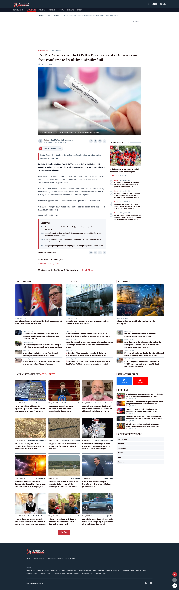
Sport (116, 202)
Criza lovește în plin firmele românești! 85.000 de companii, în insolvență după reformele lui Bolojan (141, 364)
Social (112, 175)
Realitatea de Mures (45, 574)
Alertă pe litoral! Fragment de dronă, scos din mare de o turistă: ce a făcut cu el (41, 362)
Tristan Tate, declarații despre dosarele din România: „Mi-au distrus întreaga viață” (62, 521)
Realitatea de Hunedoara (69, 570)
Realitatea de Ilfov (32, 574)
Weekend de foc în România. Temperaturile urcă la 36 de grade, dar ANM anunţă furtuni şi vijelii (30, 484)
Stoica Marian (41, 403)
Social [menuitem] (61, 10)
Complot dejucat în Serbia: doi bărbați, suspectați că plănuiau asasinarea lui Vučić (74, 228)
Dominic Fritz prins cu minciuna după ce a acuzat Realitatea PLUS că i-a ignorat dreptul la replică (88, 362)
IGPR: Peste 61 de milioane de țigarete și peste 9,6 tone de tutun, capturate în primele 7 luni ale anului (30, 410)
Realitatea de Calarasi (112, 570)
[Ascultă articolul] (174, 574)
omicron (43, 264)
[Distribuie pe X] (104, 141)
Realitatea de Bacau (85, 570)
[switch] (154, 4)
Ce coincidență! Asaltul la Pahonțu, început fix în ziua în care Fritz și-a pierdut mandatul (73, 240)
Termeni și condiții (39, 558)
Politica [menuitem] (42, 10)
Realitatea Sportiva (43, 570)
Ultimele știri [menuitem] (18, 10)
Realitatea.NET (31, 570)
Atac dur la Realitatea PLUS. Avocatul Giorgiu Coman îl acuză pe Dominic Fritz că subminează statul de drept (89, 344)
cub (51, 264)
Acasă (42, 15)
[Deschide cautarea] (148, 4)
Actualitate (57, 15)
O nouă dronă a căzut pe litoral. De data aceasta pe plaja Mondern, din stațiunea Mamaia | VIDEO (73, 234)
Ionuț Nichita (108, 478)
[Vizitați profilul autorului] (40, 141)
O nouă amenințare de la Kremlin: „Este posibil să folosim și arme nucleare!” (87, 322)
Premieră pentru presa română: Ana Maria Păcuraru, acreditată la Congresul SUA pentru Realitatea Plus (30, 523)
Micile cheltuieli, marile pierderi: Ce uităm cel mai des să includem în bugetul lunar (144, 354)
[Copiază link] (91, 141)
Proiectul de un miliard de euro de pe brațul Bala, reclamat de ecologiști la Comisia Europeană (63, 484)
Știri (49, 15)
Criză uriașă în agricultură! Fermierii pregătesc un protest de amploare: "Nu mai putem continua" (29, 447)
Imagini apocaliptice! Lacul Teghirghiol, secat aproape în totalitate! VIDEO (74, 245)
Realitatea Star (55, 570)
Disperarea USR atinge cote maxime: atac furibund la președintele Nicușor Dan (60, 408)
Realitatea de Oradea (128, 570)
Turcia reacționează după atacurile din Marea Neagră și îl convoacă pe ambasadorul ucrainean (88, 335)
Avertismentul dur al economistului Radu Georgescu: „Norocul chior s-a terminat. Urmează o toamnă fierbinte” (142, 344)
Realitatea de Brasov (88, 574)
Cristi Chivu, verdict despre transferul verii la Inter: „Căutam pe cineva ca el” (96, 484)
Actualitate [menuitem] (31, 10)
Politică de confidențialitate (55, 558)
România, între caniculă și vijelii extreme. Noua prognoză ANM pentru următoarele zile (126, 184)
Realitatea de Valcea (73, 574)
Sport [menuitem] (79, 10)
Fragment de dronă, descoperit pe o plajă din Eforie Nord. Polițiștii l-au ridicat (63, 446)
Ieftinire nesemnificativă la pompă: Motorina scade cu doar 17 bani (139, 335)
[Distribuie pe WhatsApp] (100, 141)
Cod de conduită (70, 558)
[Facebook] (161, 4)
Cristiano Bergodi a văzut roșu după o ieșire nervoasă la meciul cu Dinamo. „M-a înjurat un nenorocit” (127, 207)
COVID (58, 264)
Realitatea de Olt (141, 570)
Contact (29, 558)
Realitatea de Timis (59, 574)
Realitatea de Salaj (98, 570)
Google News (87, 270)
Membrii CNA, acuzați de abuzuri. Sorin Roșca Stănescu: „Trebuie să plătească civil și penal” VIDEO (97, 408)
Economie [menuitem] (52, 10)
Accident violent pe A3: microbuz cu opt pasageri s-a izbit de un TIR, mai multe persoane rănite (127, 195)
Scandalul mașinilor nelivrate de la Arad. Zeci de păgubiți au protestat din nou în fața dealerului (97, 521)
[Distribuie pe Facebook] (95, 141)
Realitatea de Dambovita (62, 140)
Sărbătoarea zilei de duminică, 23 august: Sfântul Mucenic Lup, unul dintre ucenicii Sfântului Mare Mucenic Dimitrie (127, 218)
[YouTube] (164, 4)
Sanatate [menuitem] (70, 10)
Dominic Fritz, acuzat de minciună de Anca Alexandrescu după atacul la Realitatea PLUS (86, 354)
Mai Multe (64, 532)
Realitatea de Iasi (101, 574)
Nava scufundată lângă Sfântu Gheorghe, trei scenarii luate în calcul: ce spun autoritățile (96, 446)
